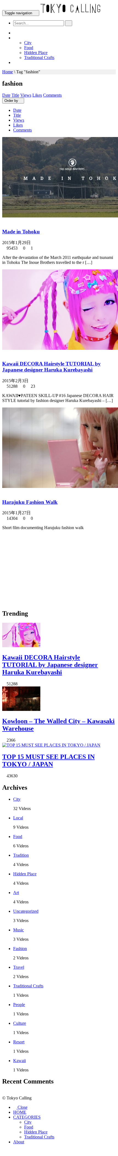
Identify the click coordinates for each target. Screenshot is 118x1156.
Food (28, 47)
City (28, 42)
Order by (11, 101)
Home (7, 71)
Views (25, 95)
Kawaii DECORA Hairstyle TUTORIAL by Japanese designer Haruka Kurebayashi (51, 367)
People (19, 1004)
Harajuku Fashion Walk (30, 502)
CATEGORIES (30, 38)
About (23, 63)
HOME (24, 33)
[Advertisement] (43, 569)
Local (18, 818)
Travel (18, 967)
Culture (19, 1023)
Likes (37, 95)
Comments (52, 95)
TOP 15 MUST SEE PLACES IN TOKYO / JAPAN (48, 760)
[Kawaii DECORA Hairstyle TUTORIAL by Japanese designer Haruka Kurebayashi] (23, 645)
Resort (18, 1042)
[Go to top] (3, 1151)
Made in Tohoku (21, 231)
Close (21, 1107)
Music (18, 930)
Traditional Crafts (39, 57)
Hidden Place (35, 52)
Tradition (21, 855)
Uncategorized (25, 911)
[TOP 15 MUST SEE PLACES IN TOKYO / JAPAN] (53, 745)
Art (16, 892)
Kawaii (19, 1060)
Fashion (20, 948)
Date (6, 95)
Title (15, 95)
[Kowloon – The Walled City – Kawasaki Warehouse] (23, 709)
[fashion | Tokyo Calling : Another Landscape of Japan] (71, 12)
